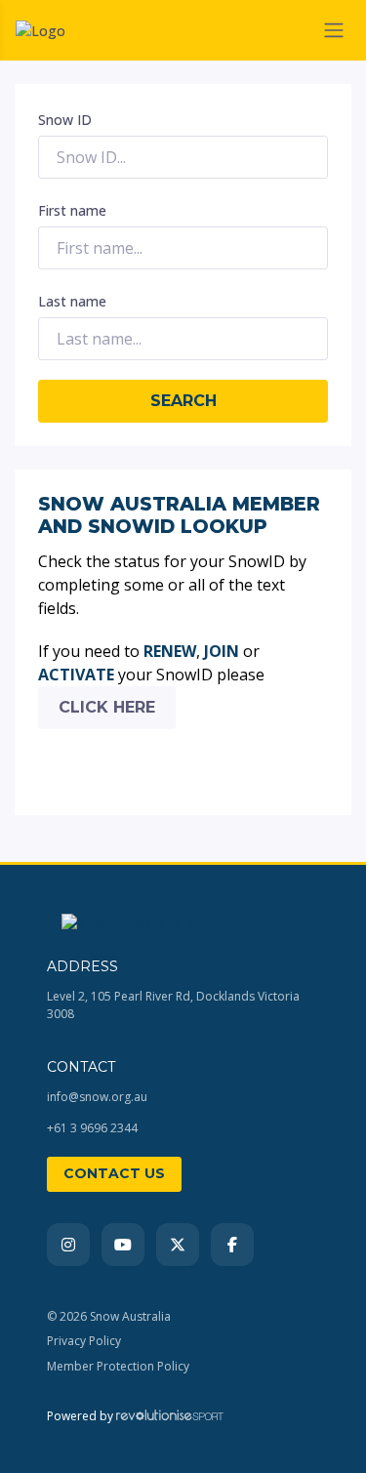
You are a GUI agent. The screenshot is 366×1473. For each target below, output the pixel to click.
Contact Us (114, 1173)
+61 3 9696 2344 (92, 1128)
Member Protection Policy (118, 1366)
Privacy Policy (84, 1340)
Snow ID (65, 119)
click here (107, 707)
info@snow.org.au (97, 1096)
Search (183, 400)
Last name (72, 301)
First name (72, 210)
